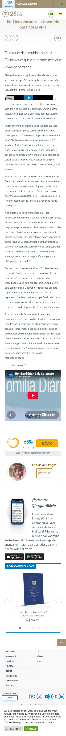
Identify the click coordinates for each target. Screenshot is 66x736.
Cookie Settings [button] (13, 728)
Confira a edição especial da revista (33, 453)
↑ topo (61, 643)
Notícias (10, 661)
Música (10, 666)
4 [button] (39, 628)
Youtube (46, 697)
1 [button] (20, 628)
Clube (9, 671)
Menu (56, 4)
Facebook (32, 697)
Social (9, 685)
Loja (39, 661)
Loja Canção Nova (20, 566)
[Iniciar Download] (55, 99)
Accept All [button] (31, 728)
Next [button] (58, 599)
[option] (33, 599)
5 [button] (45, 628)
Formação (11, 656)
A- (15, 38)
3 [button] (33, 628)
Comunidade (13, 681)
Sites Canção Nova (62, 4)
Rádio (40, 656)
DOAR (9, 698)
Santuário (11, 676)
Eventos (10, 652)
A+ (8, 38)
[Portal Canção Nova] (8, 4)
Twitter (39, 697)
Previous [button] (8, 599)
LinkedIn (61, 697)
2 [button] (26, 628)
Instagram (54, 697)
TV (38, 652)
